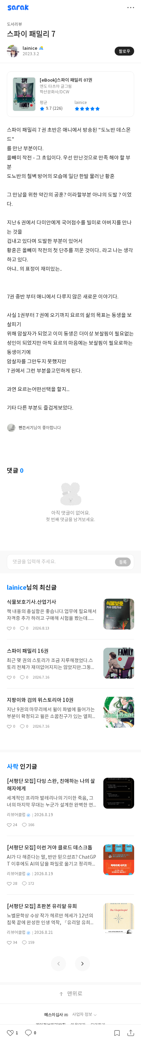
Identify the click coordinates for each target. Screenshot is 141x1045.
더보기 (130, 7)
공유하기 (130, 1033)
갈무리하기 (117, 1033)
